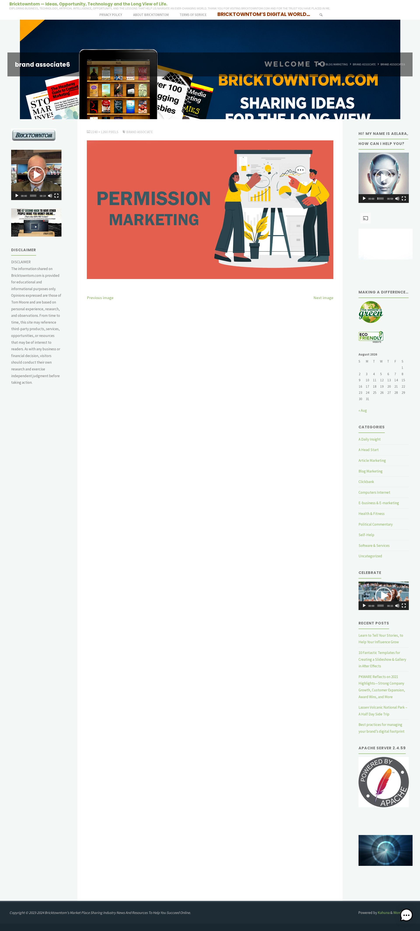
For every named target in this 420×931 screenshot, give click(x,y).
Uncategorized (370, 556)
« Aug (363, 410)
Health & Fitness (372, 513)
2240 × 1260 (99, 132)
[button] (36, 175)
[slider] (33, 196)
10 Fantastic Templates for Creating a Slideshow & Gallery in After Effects (382, 659)
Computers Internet (374, 492)
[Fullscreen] (56, 196)
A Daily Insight (370, 439)
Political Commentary (376, 524)
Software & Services (374, 545)
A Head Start (369, 449)
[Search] (321, 15)
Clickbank (366, 481)
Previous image (100, 297)
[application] (36, 175)
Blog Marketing (337, 64)
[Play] (17, 196)
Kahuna (383, 912)
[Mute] (50, 196)
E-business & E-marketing (379, 502)
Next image (323, 297)
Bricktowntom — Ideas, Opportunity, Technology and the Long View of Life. (88, 4)
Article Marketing (372, 460)
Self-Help (366, 534)
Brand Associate (364, 64)
